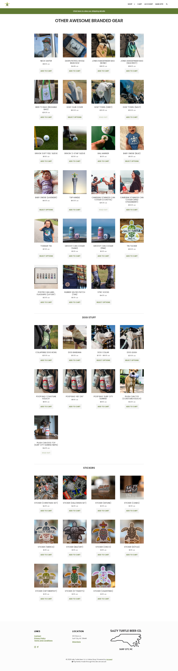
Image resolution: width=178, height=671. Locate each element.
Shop (130, 4)
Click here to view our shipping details (89, 11)
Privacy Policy (40, 638)
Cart (139, 4)
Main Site (159, 4)
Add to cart (46, 71)
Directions (76, 642)
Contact (37, 636)
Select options (74, 117)
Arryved (109, 659)
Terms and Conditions (43, 641)
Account (148, 4)
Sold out (103, 117)
